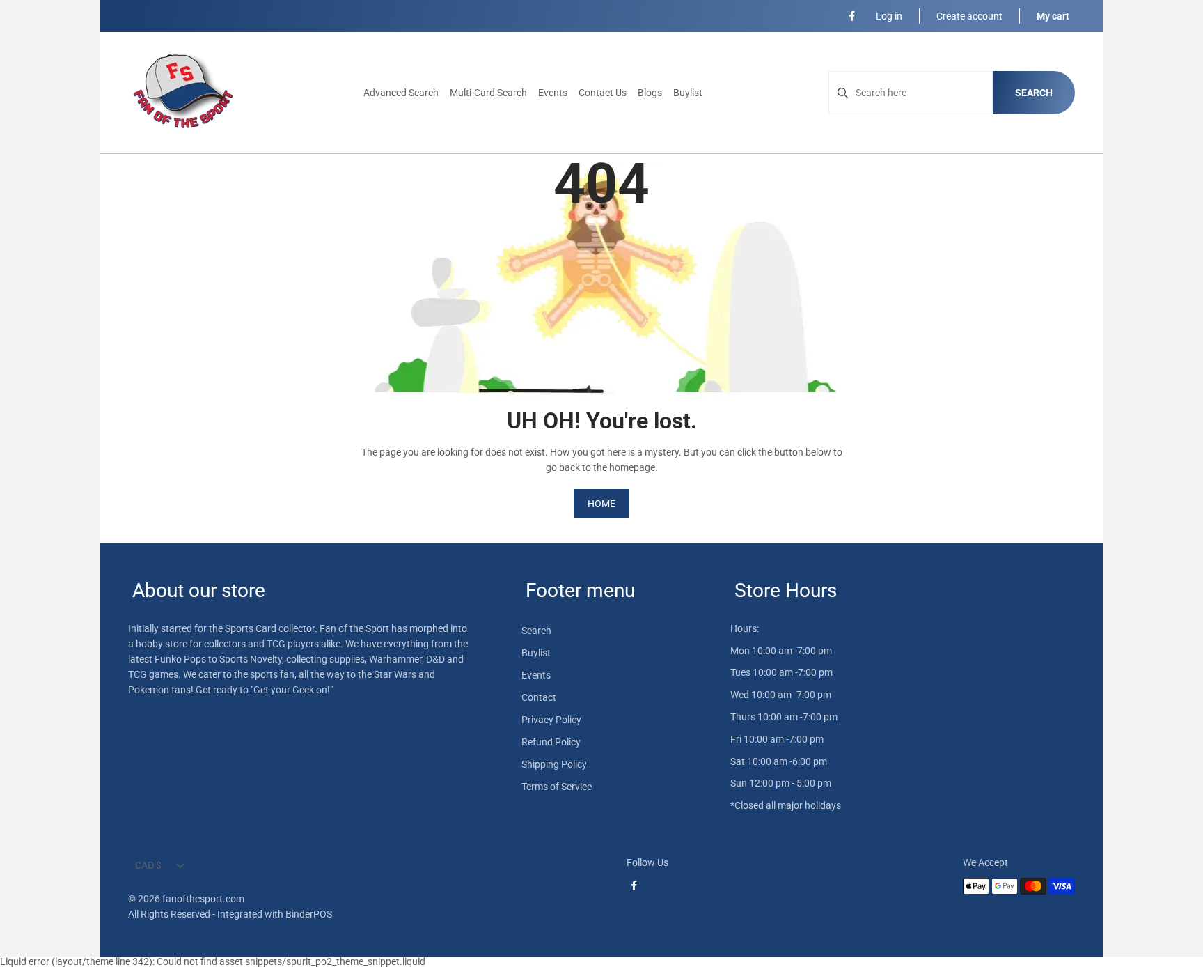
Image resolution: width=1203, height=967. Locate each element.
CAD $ (148, 865)
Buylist (687, 92)
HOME (601, 503)
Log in (889, 16)
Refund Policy (551, 742)
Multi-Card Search (488, 92)
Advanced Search (401, 92)
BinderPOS (308, 914)
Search (1034, 92)
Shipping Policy (554, 764)
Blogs (650, 92)
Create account (969, 16)
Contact (538, 697)
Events (552, 92)
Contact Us (603, 92)
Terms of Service (556, 786)
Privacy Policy (551, 719)
